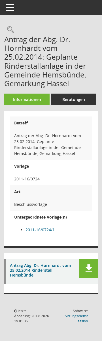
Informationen (27, 99)
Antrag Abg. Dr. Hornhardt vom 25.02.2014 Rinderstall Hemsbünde (40, 270)
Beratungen (73, 99)
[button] (88, 268)
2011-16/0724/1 (40, 229)
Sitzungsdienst (76, 318)
